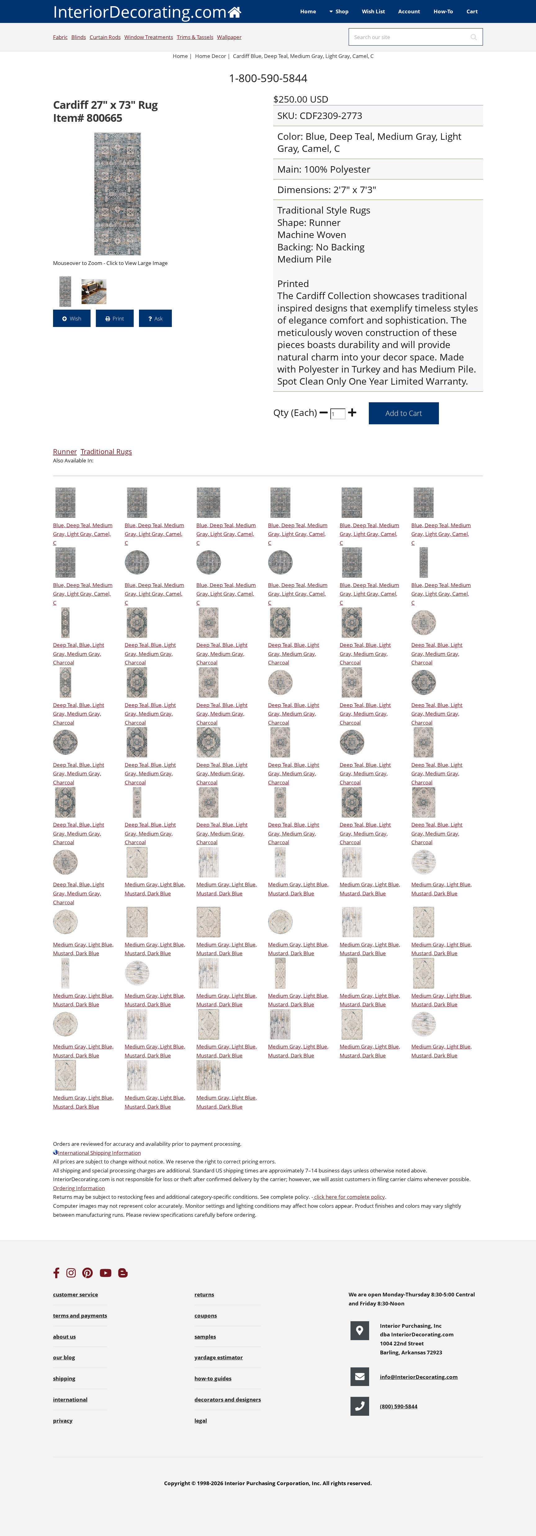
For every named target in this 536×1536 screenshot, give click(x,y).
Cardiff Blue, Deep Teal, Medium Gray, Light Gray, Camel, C (303, 56)
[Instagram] (71, 1274)
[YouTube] (106, 1274)
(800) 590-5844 (399, 1406)
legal (200, 1420)
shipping (64, 1378)
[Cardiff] (118, 194)
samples (205, 1336)
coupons (205, 1315)
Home (308, 11)
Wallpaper (229, 37)
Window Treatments (148, 37)
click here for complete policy (349, 1196)
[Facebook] (56, 1274)
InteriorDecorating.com (140, 11)
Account (409, 11)
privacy (63, 1420)
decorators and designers (227, 1399)
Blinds (78, 37)
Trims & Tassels (195, 37)
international (70, 1399)
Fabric (60, 37)
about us (64, 1336)
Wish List (373, 11)
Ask (158, 318)
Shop (342, 11)
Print (118, 318)
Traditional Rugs (106, 451)
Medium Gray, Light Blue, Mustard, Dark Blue (155, 889)
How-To (443, 11)
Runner (65, 451)
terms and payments (80, 1315)
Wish (75, 318)
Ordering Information (79, 1188)
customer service (75, 1294)
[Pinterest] (87, 1274)
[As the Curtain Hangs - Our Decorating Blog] (122, 1274)
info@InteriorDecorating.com (419, 1376)
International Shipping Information (99, 1152)
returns (204, 1294)
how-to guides (212, 1378)
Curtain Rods (105, 37)
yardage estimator (218, 1357)
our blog (64, 1357)
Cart (472, 11)
